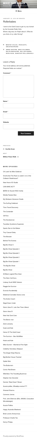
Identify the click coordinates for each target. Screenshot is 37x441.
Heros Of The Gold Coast (11, 332)
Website (6, 122)
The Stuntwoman (8, 220)
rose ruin (10, 53)
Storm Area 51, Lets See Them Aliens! (16, 307)
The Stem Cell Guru (9, 278)
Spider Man (7, 361)
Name (5, 101)
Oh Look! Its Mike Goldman (12, 171)
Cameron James (8, 394)
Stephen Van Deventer (10, 378)
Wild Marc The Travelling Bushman (15, 374)
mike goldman (24, 49)
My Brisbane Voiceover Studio (13, 199)
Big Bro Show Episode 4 (11, 249)
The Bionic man (8, 319)
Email (5, 112)
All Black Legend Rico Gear (12, 274)
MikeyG (22, 18)
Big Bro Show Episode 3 (11, 253)
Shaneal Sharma (8, 390)
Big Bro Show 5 (8, 245)
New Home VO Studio (10, 182)
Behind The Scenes (9, 240)
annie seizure (11, 49)
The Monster (7, 236)
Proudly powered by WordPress (13, 436)
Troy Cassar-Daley (9, 232)
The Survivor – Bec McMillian (13, 336)
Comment (7, 73)
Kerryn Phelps (8, 422)
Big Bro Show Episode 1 (11, 261)
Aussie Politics (8, 405)
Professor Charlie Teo (10, 418)
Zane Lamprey (8, 324)
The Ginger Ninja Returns (11, 353)
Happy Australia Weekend (12, 409)
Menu (20, 11)
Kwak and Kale (8, 340)
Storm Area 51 (8, 311)
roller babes (26, 51)
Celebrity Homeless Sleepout (13, 349)
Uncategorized (12, 46)
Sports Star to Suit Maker (11, 228)
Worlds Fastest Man (10, 195)
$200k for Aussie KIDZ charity (13, 191)
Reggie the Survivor (9, 286)
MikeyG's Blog (12, 45)
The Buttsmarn (8, 365)
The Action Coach (9, 299)
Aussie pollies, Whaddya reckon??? (15, 386)
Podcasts (23, 45)
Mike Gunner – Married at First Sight (15, 344)
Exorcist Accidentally (10, 290)
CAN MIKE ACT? (9, 186)
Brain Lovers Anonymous (11, 414)
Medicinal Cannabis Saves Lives (14, 295)
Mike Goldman (14, 3)
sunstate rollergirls (24, 53)
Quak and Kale (8, 328)
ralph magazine (12, 51)
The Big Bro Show (9, 265)
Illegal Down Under (9, 303)
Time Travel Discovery (10, 207)
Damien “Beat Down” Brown (12, 382)
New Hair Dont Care (10, 315)
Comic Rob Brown (9, 369)
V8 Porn (6, 216)
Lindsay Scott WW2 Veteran (12, 282)
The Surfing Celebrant (10, 203)
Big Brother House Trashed (12, 357)
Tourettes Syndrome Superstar (13, 224)
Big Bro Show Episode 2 (11, 257)
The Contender (8, 211)
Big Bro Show (7, 270)
